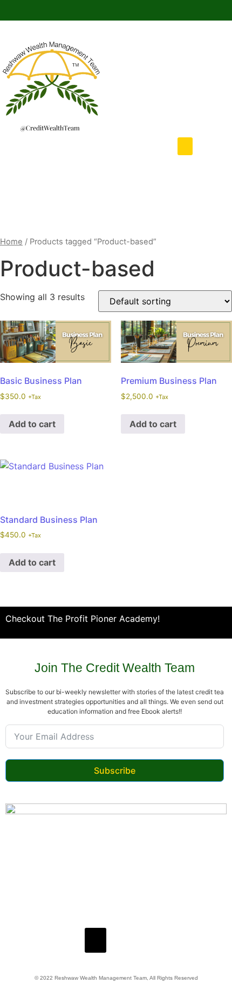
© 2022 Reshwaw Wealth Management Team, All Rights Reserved (116, 978)
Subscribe (114, 770)
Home (11, 242)
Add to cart (32, 423)
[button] (185, 146)
